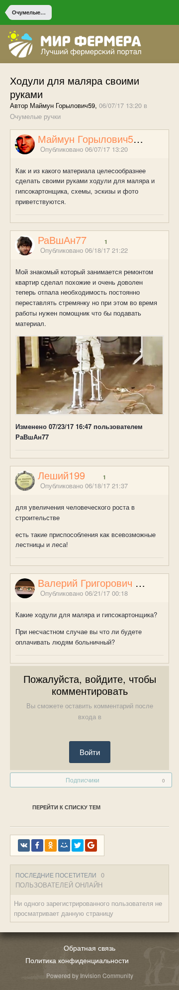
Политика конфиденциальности (77, 960)
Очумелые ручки (35, 116)
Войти (90, 752)
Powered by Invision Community (89, 975)
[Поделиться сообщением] (166, 149)
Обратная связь (89, 948)
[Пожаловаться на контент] (153, 149)
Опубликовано (84, 149)
